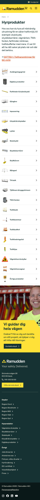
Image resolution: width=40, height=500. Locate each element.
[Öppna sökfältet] (32, 8)
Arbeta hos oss (8, 455)
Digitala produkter (9, 442)
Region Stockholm (9, 408)
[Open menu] (36, 8)
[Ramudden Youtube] (16, 496)
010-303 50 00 (10, 379)
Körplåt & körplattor (10, 439)
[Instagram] (3, 496)
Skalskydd (6, 435)
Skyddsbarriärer (8, 431)
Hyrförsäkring (7, 462)
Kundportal (34, 2)
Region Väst (6, 415)
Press (4, 473)
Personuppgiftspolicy (10, 489)
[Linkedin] (12, 496)
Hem (4, 17)
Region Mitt (6, 411)
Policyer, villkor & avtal (11, 459)
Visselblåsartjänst (9, 470)
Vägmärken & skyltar (10, 428)
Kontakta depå (11, 346)
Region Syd (6, 418)
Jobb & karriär (7, 452)
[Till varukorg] (27, 8)
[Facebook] (7, 496)
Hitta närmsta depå (11, 385)
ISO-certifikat (7, 466)
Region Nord (7, 404)
